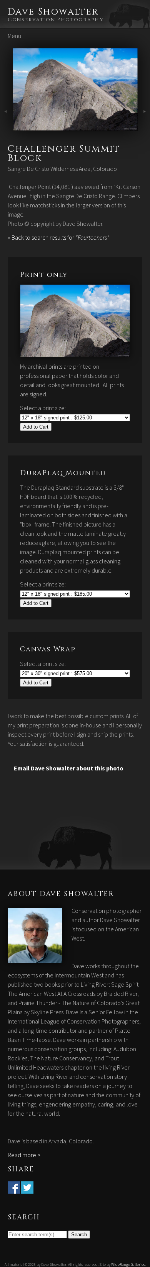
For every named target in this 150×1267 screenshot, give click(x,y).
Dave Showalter (53, 12)
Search (79, 1234)
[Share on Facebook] (14, 1189)
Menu (14, 36)
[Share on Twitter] (27, 1189)
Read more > (24, 1155)
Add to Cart (35, 427)
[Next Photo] (75, 126)
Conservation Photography (56, 19)
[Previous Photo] (6, 126)
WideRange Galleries (128, 1264)
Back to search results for (60, 237)
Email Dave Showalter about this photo (68, 768)
